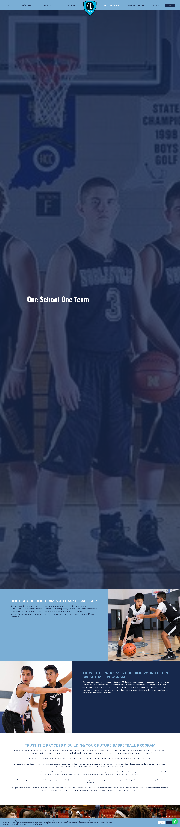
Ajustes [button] (162, 823)
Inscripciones (71, 5)
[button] (170, 5)
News (9, 5)
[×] (175, 821)
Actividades (48, 5)
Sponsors (155, 5)
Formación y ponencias (136, 5)
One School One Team (112, 5)
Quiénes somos (27, 5)
